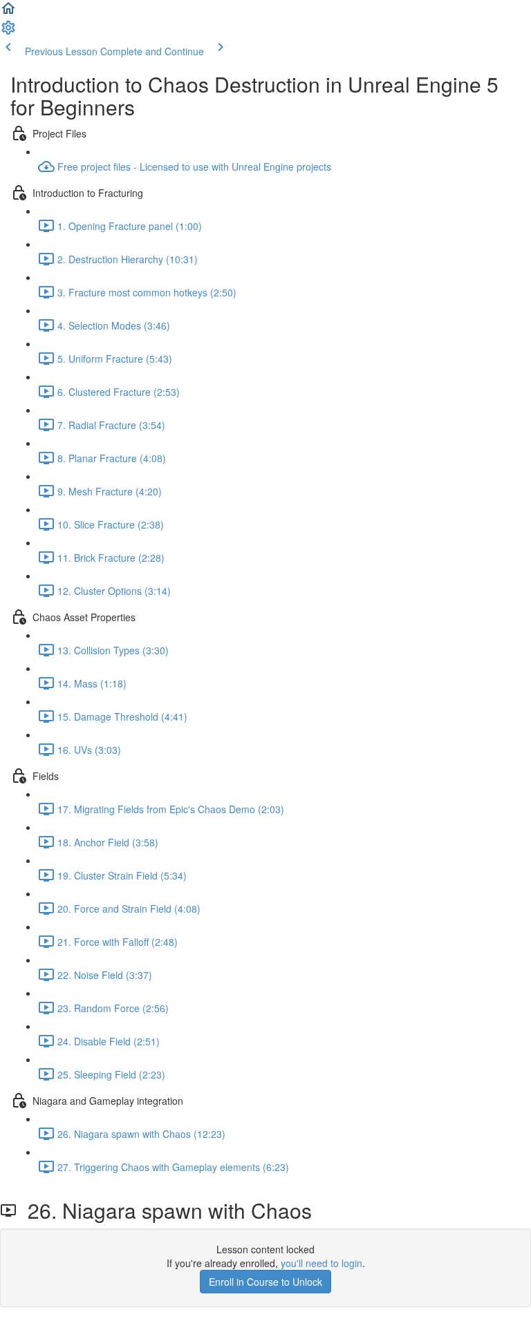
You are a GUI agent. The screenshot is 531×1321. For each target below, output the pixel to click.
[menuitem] (8, 32)
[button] (8, 12)
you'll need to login (321, 1263)
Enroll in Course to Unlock (265, 1282)
